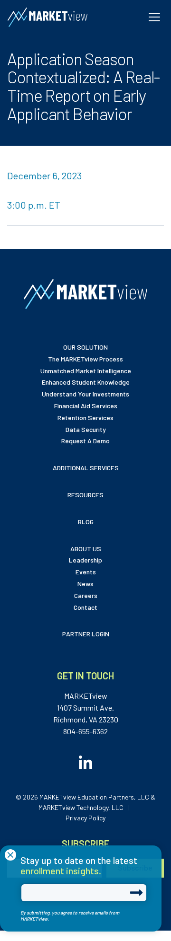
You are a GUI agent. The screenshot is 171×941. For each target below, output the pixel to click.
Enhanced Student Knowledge (86, 382)
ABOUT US (85, 549)
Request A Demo (85, 441)
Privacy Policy (85, 818)
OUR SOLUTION (85, 347)
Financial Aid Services (85, 406)
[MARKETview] (47, 17)
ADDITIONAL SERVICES (86, 468)
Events (86, 572)
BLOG (86, 522)
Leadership (85, 560)
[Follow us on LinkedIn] (85, 759)
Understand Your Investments (85, 394)
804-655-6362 (85, 731)
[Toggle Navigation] (154, 17)
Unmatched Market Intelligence (85, 371)
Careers (85, 595)
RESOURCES (85, 495)
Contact (85, 607)
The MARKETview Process (85, 359)
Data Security (86, 429)
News (85, 584)
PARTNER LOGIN (85, 634)
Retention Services (85, 417)
